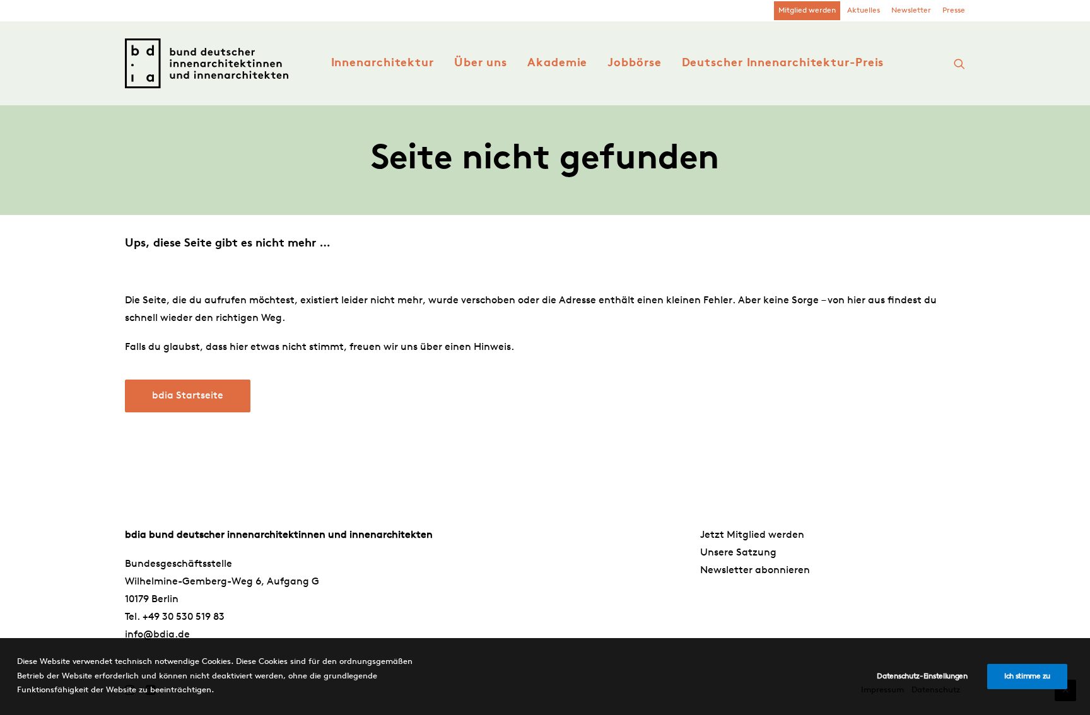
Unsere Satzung (738, 553)
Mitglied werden (807, 11)
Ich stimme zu (1027, 676)
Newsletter (911, 11)
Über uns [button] (480, 63)
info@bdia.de (157, 635)
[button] (959, 63)
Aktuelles (863, 11)
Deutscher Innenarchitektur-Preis (783, 63)
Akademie (557, 63)
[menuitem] (807, 10)
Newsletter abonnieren (755, 571)
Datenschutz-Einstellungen (922, 676)
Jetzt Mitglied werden (752, 535)
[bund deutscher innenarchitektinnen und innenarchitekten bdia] (206, 63)
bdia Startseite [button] (187, 396)
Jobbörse (634, 63)
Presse (953, 11)
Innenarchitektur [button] (382, 63)
